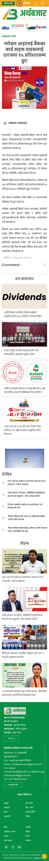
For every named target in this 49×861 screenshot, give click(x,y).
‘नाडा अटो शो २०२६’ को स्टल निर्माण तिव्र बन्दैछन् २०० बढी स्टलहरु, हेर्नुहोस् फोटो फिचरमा (22, 430)
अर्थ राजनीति (30, 812)
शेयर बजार (8, 840)
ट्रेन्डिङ (7, 474)
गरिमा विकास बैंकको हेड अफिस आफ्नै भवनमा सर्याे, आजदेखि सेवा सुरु (27, 529)
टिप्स (5, 812)
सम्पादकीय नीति (13, 784)
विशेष (24, 543)
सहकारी (7, 816)
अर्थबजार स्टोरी (9, 831)
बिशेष (27, 831)
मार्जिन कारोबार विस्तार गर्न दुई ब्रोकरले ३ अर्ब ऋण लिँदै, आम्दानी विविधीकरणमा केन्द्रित (24, 390)
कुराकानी (29, 803)
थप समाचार (24, 278)
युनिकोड (26, 3)
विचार (27, 836)
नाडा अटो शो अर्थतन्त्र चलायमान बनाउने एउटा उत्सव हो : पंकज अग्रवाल (26, 483)
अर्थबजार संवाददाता (17, 123)
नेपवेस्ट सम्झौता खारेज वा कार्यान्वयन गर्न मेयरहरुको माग (24, 506)
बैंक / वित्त (29, 807)
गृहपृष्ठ (6, 803)
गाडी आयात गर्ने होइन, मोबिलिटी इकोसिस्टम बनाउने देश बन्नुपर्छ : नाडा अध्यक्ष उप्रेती (26, 494)
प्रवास (6, 836)
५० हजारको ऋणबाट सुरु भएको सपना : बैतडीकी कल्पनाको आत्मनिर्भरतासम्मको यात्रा (24, 693)
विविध (27, 816)
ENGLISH (8, 3)
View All (11, 738)
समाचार (7, 807)
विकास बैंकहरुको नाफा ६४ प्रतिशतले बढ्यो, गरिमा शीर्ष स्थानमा (26, 518)
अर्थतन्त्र (28, 840)
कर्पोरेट (28, 827)
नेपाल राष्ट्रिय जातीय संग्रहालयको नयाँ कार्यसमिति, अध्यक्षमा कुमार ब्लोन (21, 352)
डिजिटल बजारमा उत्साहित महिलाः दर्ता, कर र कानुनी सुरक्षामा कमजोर (22, 655)
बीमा (5, 827)
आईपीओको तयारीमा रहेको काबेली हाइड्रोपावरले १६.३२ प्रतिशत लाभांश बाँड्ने (23, 314)
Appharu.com (39, 858)
